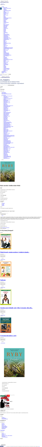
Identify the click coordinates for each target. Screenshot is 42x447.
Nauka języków (6, 45)
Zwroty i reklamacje (4, 426)
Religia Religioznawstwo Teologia (8, 59)
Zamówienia (3, 436)
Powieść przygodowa (6, 54)
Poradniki (6, 139)
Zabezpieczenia (4, 425)
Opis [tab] (2, 215)
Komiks (5, 116)
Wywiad (5, 157)
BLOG (3, 72)
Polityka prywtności (4, 427)
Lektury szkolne (6, 32)
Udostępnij (3, 203)
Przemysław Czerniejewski (5, 227)
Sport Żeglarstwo (6, 64)
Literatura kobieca (6, 36)
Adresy (3, 433)
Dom (4, 15)
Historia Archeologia (6, 24)
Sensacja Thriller (6, 62)
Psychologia (6, 145)
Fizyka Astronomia (6, 22)
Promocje (3, 417)
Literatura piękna (7, 125)
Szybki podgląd (2, 259)
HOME (3, 6)
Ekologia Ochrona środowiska (8, 105)
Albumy (5, 96)
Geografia (6, 110)
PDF (3, 195)
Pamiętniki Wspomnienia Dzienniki (8, 47)
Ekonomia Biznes (6, 18)
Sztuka (4, 65)
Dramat (5, 16)
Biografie (5, 12)
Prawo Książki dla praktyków (8, 142)
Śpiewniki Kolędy (6, 151)
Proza (4, 56)
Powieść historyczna (6, 52)
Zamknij (2, 86)
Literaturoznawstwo (6, 39)
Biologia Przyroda (6, 13)
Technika (5, 67)
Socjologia (5, 63)
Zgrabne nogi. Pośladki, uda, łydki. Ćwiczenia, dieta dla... (16, 308)
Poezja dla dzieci (6, 50)
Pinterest (3, 205)
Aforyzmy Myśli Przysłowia (7, 8)
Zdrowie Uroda (6, 70)
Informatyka (5, 27)
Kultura (5, 31)
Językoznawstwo (6, 28)
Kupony (3, 434)
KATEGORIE (4, 7)
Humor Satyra (5, 26)
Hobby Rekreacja (6, 25)
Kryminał (5, 29)
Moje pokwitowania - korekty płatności (7, 435)
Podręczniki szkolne (7, 136)
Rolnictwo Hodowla (7, 148)
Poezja (4, 49)
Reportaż (5, 60)
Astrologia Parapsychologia (7, 10)
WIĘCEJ (11, 401)
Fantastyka (6, 108)
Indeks (1, 228)
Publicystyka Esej (6, 58)
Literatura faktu (6, 35)
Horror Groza (6, 113)
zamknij (2, 446)
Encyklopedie (5, 19)
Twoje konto (2, 430)
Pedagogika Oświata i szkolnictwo (8, 48)
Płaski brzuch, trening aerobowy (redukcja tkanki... (14, 252)
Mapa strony (3, 428)
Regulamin (3, 424)
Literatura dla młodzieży (8, 122)
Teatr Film (6, 154)
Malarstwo (5, 40)
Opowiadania (5, 46)
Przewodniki (5, 57)
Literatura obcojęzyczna (7, 37)
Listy (4, 33)
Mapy (5, 128)
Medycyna (5, 42)
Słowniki (5, 66)
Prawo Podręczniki (6, 55)
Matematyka (5, 41)
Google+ (3, 204)
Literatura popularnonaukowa (7, 38)
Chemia (5, 14)
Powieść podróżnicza (6, 53)
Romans (5, 61)
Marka (1, 227)
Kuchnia (5, 30)
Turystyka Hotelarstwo (7, 68)
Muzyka (5, 44)
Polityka (5, 51)
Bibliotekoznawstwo (7, 99)
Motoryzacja (6, 131)
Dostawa (3, 423)
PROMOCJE (3, 71)
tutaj (39, 446)
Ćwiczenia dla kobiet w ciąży (8, 335)
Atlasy (4, 11)
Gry (4, 23)
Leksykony (6, 119)
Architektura (5, 9)
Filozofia (5, 21)
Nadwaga (3, 280)
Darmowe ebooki (7, 102)
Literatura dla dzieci (6, 34)
